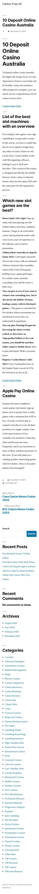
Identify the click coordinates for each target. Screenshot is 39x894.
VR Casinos (10, 867)
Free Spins (10, 725)
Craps (7, 708)
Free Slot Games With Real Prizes (18, 562)
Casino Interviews (13, 687)
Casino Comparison (14, 682)
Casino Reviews (12, 695)
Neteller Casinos (13, 785)
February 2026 (12, 631)
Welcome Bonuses (14, 871)
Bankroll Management (15, 670)
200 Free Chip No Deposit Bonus (18, 570)
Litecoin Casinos (13, 764)
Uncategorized (12, 849)
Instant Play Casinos (14, 747)
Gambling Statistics (14, 738)
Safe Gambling (12, 815)
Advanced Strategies (14, 661)
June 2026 (10, 627)
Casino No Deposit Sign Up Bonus (19, 566)
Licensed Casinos (13, 760)
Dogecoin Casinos (13, 717)
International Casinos (15, 751)
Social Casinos (12, 824)
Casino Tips (10, 700)
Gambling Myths (13, 730)
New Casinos (11, 790)
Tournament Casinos (14, 837)
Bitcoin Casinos (12, 678)
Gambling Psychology (15, 734)
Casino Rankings (13, 691)
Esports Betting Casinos (16, 721)
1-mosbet (9, 657)
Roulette (9, 811)
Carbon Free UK (12, 4)
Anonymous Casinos (15, 665)
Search (5, 528)
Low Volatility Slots (14, 768)
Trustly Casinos (12, 845)
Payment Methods (13, 802)
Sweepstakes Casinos (15, 832)
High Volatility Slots (14, 742)
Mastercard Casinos (14, 777)
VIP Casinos (11, 858)
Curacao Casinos (13, 712)
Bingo (8, 674)
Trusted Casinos (12, 841)
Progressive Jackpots (15, 807)
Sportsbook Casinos (14, 828)
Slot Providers (11, 819)
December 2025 (12, 636)
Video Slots (10, 854)
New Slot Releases (14, 794)
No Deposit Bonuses (14, 798)
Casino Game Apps (11, 105)
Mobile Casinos (12, 781)
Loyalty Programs (13, 772)
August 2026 (11, 623)
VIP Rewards (11, 862)
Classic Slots (11, 704)
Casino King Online (11, 380)
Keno (7, 755)
